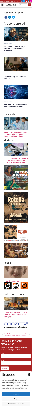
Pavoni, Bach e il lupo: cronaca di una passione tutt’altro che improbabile (15, 314)
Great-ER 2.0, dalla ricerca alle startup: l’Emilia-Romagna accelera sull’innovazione (15, 134)
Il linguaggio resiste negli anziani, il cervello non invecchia (14, 48)
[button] (29, 374)
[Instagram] (31, 1)
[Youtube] (26, 1)
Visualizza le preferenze (16, 404)
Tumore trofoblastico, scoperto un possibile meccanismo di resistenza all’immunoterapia (16, 160)
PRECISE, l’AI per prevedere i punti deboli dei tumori (16, 105)
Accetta (16, 394)
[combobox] (23, 4)
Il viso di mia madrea (11, 281)
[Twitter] (24, 1)
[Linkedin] (28, 1)
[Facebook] (22, 1)
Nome (3, 360)
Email (3, 353)
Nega (16, 399)
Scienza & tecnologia (9, 43)
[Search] (29, 4)
